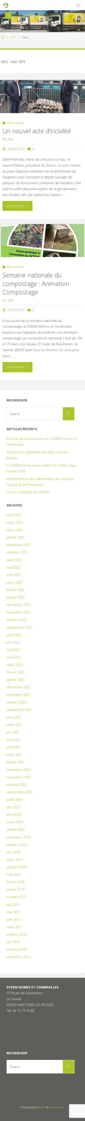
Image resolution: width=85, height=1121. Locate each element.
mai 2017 (13, 912)
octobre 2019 (17, 844)
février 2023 (15, 590)
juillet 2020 (14, 799)
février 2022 (15, 672)
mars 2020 (14, 822)
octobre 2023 (17, 552)
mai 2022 (13, 650)
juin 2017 (13, 904)
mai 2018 (13, 874)
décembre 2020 (19, 770)
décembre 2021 (19, 687)
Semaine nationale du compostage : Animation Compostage (35, 283)
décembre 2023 (19, 545)
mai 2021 (13, 739)
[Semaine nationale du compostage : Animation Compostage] (42, 240)
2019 (13, 37)
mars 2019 (14, 859)
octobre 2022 (17, 620)
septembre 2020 (19, 792)
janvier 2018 (15, 889)
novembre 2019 (18, 837)
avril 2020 (14, 814)
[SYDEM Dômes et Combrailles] (6, 5)
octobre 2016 (17, 934)
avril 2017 (14, 919)
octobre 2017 (17, 897)
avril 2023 (14, 575)
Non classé (15, 123)
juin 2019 (13, 852)
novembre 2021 (18, 694)
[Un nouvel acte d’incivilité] (42, 96)
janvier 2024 (15, 537)
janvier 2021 (15, 762)
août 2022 (14, 635)
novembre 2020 (18, 777)
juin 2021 (13, 732)
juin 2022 (13, 642)
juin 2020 (13, 807)
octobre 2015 (17, 949)
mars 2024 (14, 530)
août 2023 (14, 560)
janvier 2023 (15, 597)
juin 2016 (13, 942)
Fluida (41, 1107)
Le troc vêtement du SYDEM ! (28, 492)
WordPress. (57, 1107)
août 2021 (14, 717)
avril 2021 (14, 747)
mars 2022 (14, 665)
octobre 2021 (17, 702)
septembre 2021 (19, 710)
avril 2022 (14, 657)
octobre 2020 (17, 784)
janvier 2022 (15, 679)
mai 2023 (13, 567)
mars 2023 (14, 582)
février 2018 (15, 882)
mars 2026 (14, 522)
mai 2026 (13, 515)
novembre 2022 (18, 612)
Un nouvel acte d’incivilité (36, 131)
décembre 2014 (19, 957)
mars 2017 (14, 927)
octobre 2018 (17, 867)
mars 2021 (14, 754)
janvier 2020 (15, 829)
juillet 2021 (14, 725)
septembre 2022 (19, 627)
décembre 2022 (19, 605)
